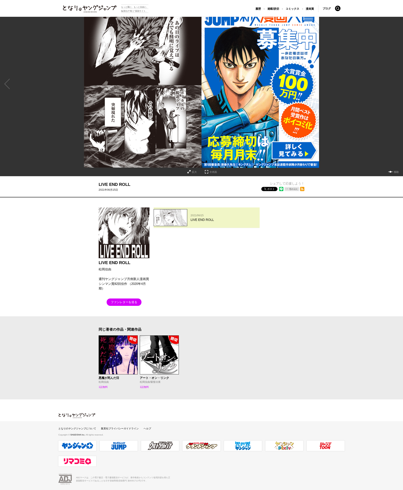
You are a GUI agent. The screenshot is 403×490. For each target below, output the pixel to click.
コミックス (292, 8)
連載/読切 (273, 8)
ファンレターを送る (124, 302)
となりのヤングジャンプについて (77, 428)
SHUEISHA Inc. (78, 435)
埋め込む (293, 189)
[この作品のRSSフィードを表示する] (302, 189)
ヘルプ (147, 428)
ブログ (327, 8)
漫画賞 (310, 8)
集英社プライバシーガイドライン (120, 428)
